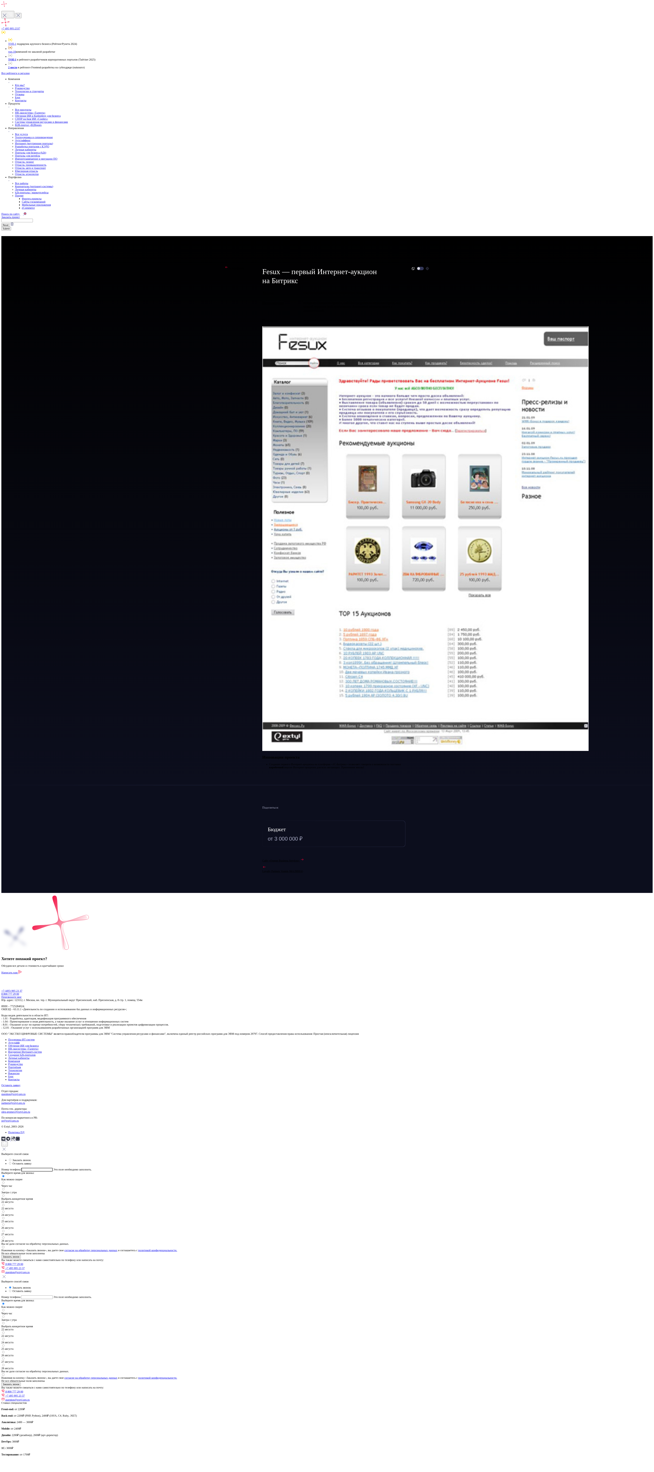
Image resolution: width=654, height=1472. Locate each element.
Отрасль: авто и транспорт (30, 168)
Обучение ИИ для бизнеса (23, 1045)
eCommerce (28, 207)
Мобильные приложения (36, 204)
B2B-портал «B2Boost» (28, 125)
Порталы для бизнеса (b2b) (30, 152)
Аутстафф (14, 1042)
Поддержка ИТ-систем (21, 1039)
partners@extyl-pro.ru (13, 1103)
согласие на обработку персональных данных (90, 1250)
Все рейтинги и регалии (15, 73)
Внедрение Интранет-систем (25, 1051)
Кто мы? (20, 85)
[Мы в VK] (3, 1139)
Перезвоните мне (11, 997)
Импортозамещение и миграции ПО (36, 158)
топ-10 (12, 51)
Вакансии (14, 1073)
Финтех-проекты (32, 198)
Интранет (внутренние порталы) (34, 143)
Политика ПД (16, 1132)
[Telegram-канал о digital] (8, 1139)
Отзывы (19, 94)
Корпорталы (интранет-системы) (34, 186)
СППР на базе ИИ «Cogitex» (31, 118)
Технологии (15, 1070)
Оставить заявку (10, 1085)
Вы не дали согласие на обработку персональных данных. (35, 1243)
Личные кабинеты (25, 149)
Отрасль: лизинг (24, 161)
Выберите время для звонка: (17, 1172)
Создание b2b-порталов (22, 1054)
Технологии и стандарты (29, 91)
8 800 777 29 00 (10, 993)
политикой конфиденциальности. (157, 1250)
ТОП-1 (12, 43)
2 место (12, 67)
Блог (17, 97)
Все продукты (23, 109)
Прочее (19, 195)
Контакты (20, 100)
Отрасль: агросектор (27, 174)
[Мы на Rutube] (13, 1139)
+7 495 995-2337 (10, 28)
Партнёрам (14, 1067)
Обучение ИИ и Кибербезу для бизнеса (38, 115)
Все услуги (21, 134)
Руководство (22, 88)
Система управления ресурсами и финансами (41, 122)
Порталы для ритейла (27, 155)
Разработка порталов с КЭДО (32, 146)
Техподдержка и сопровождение (34, 137)
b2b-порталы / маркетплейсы (32, 192)
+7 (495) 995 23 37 (11, 990)
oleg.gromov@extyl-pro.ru (15, 1111)
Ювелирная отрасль (26, 171)
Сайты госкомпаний (33, 201)
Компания (14, 1061)
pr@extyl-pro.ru (10, 1120)
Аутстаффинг (23, 140)
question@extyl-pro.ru (13, 1094)
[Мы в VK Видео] (18, 1139)
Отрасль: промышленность (30, 164)
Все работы (21, 183)
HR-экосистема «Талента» (30, 112)
